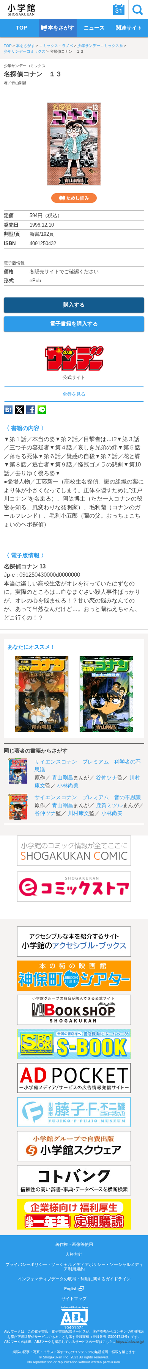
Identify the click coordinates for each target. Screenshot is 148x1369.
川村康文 (78, 813)
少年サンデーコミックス (25, 51)
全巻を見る (74, 394)
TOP (8, 46)
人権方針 (74, 1254)
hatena (8, 409)
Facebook (30, 409)
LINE (42, 409)
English (71, 1288)
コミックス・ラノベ (56, 46)
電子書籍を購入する (74, 324)
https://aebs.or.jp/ (130, 1342)
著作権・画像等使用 (74, 1244)
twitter (19, 409)
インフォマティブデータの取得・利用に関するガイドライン (74, 1279)
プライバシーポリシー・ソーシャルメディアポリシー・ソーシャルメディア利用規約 (74, 1266)
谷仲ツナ (106, 777)
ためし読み (74, 198)
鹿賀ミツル (109, 805)
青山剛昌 (19, 83)
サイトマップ (74, 1298)
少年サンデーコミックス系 (100, 46)
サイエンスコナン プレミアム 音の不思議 (88, 797)
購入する (74, 305)
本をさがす (25, 46)
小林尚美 (68, 785)
